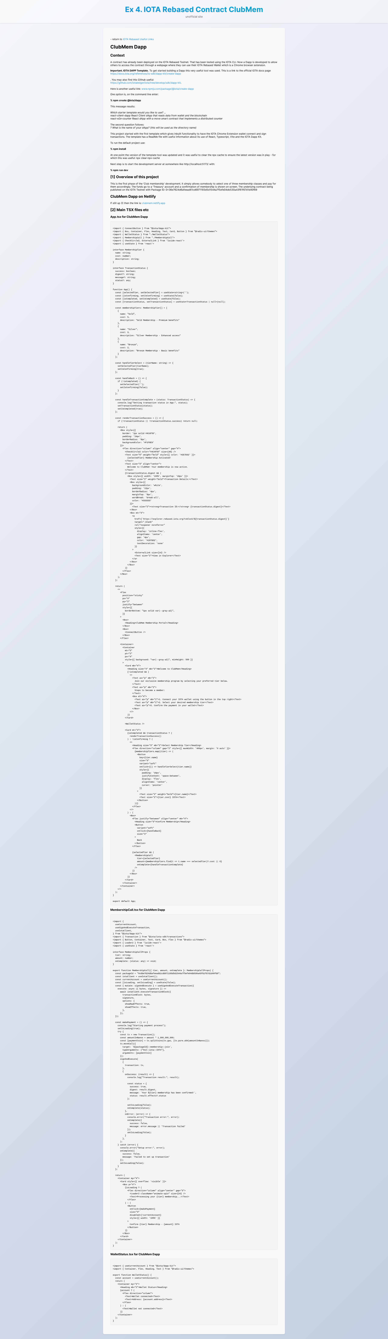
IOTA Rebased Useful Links (138, 39)
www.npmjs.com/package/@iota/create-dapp (168, 88)
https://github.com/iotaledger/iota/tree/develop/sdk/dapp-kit (145, 82)
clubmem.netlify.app (153, 203)
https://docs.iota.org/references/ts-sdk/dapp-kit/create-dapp (145, 73)
